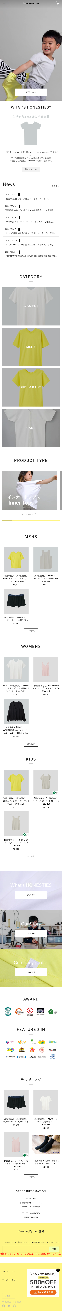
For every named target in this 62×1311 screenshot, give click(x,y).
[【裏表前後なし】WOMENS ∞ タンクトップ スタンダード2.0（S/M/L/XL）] (46, 669)
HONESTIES (10, 1302)
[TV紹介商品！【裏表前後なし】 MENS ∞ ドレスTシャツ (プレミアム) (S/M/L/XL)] (16, 559)
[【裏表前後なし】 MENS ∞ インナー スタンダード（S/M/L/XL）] (46, 1102)
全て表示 (31, 631)
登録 (54, 1249)
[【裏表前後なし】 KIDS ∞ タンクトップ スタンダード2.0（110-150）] (16, 823)
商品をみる (31, 92)
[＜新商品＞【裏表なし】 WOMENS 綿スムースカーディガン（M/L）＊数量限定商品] (16, 711)
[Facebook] (3, 1306)
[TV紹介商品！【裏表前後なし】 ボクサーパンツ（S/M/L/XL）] (16, 601)
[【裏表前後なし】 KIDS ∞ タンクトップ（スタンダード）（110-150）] (16, 1144)
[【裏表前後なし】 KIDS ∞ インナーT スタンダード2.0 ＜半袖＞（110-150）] (46, 782)
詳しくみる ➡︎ (31, 169)
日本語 (7, 1296)
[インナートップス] (29, 490)
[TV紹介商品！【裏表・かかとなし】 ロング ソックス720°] (46, 1144)
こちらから (31, 895)
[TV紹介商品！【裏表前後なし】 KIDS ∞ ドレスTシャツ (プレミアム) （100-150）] (16, 782)
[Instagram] (14, 1306)
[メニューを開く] (6, 3)
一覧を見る (54, 186)
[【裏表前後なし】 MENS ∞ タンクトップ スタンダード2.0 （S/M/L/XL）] (46, 559)
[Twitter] (9, 1306)
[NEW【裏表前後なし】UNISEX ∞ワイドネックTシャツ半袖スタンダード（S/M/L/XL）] (16, 669)
